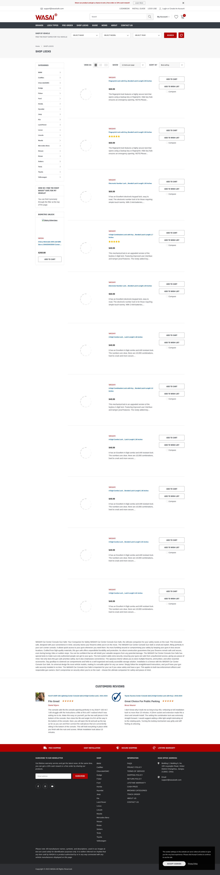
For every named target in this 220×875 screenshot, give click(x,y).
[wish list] (176, 17)
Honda (40, 104)
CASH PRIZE (132, 787)
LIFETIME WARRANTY (136, 783)
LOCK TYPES (52, 25)
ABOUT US (131, 798)
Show (115, 65)
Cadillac (41, 78)
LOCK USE (152, 9)
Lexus (40, 130)
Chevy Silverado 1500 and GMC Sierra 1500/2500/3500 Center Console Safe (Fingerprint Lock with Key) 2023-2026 (49, 243)
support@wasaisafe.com (54, 9)
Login (164, 8)
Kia (39, 119)
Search (170, 35)
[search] (149, 17)
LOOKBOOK (125, 9)
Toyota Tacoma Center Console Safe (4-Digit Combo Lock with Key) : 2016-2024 (153, 696)
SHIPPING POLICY (135, 775)
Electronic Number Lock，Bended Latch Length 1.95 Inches (130, 183)
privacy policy (193, 864)
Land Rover (42, 125)
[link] (86, 94)
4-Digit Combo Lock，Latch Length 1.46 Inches (126, 337)
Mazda (40, 140)
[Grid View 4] (106, 65)
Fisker (40, 93)
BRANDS (39, 25)
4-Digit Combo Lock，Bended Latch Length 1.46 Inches (129, 491)
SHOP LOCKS (82, 25)
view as (87, 65)
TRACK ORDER (133, 794)
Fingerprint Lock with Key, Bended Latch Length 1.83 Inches (130, 132)
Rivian (40, 156)
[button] (114, 136)
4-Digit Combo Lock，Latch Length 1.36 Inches (126, 439)
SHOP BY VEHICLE (43, 33)
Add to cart (49, 259)
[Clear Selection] (181, 35)
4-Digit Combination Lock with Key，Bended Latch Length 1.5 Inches (131, 389)
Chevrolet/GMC (43, 83)
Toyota (40, 172)
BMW (40, 72)
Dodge (40, 88)
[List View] (95, 65)
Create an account (177, 8)
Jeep (40, 114)
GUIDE (95, 25)
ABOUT (114, 25)
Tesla (40, 167)
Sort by (153, 65)
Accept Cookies (174, 863)
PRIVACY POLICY (134, 767)
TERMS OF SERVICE (136, 771)
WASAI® (112, 77)
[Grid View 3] (100, 65)
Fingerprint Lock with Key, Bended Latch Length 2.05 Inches (130, 81)
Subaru (40, 161)
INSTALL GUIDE (138, 9)
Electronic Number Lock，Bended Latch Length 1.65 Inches (130, 286)
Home (38, 46)
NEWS (104, 25)
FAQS (129, 763)
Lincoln (40, 135)
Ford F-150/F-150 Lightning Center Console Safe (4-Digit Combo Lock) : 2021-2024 (77, 696)
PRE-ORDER (67, 25)
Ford (40, 98)
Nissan (40, 151)
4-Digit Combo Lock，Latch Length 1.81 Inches (126, 593)
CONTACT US (127, 25)
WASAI (41, 238)
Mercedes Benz (44, 146)
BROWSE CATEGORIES (137, 790)
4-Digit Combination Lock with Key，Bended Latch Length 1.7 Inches (131, 236)
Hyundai (41, 109)
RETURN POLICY (134, 779)
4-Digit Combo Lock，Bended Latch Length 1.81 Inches (129, 542)
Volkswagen (42, 177)
